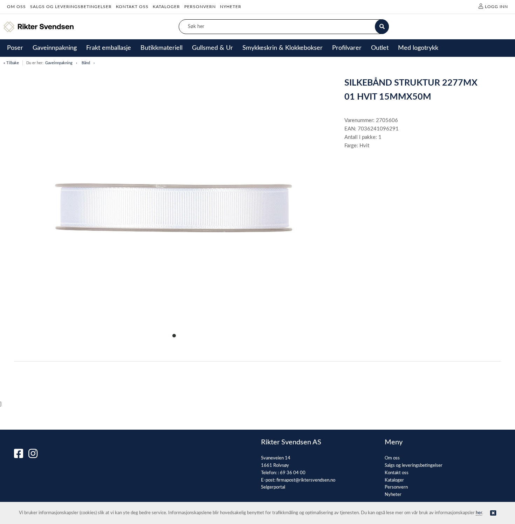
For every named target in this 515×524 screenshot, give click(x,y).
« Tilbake (11, 63)
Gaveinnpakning (59, 63)
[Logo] (39, 26)
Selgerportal (273, 487)
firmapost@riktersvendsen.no (305, 480)
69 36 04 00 (292, 473)
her (479, 513)
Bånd (86, 63)
